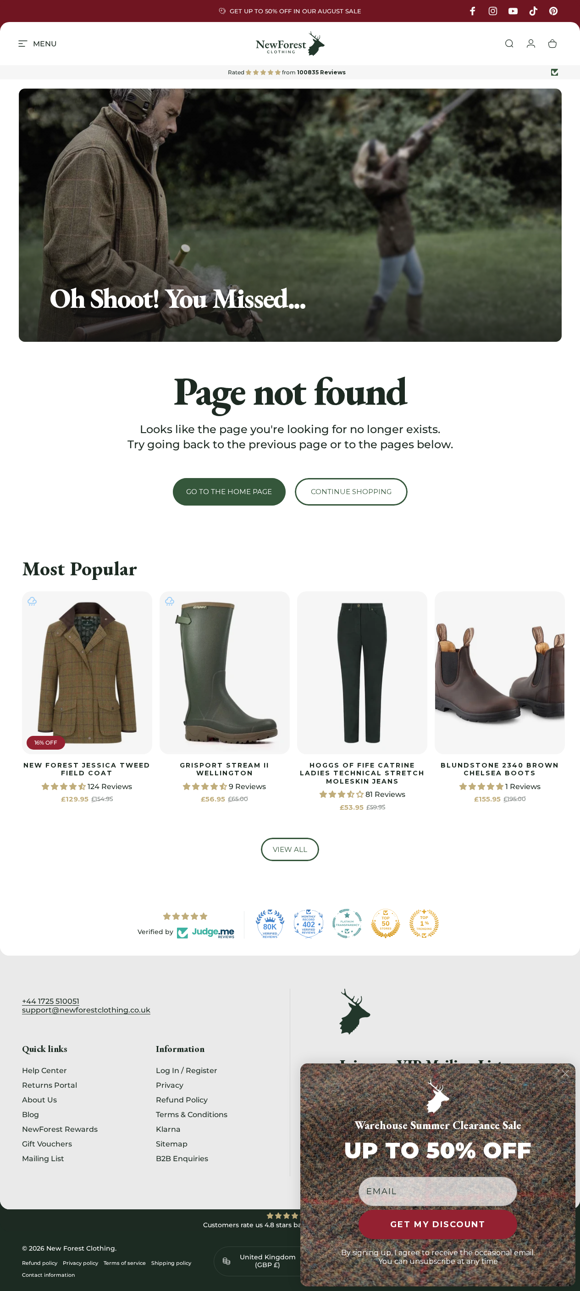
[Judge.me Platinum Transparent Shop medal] (347, 923)
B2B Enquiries (182, 1158)
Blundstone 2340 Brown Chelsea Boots (500, 769)
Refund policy (39, 1263)
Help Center (44, 1070)
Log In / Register (186, 1070)
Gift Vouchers (47, 1143)
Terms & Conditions (191, 1114)
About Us (39, 1099)
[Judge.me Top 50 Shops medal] (385, 923)
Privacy (169, 1085)
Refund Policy (182, 1099)
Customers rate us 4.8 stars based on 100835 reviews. (290, 1225)
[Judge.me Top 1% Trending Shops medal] (424, 923)
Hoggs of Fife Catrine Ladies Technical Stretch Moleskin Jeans (362, 773)
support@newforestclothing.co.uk (86, 1010)
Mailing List (43, 1158)
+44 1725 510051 (50, 1001)
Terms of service (125, 1263)
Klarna (168, 1129)
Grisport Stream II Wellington (224, 769)
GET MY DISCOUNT (438, 1224)
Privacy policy (80, 1263)
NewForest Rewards (60, 1129)
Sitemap (172, 1143)
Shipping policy (171, 1263)
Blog (30, 1114)
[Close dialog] (565, 1073)
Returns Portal (49, 1085)
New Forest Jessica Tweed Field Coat (86, 769)
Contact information (48, 1275)
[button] (65, 786)
